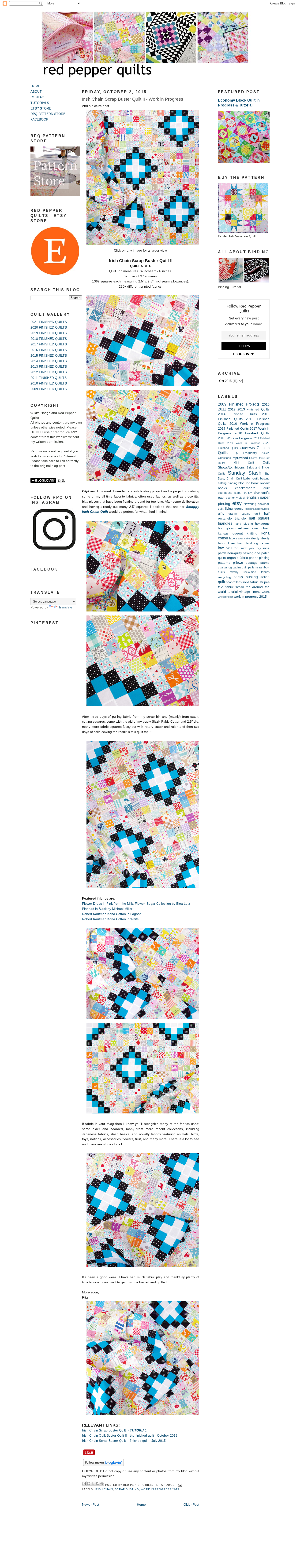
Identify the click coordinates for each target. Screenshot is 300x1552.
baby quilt (250, 478)
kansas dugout (230, 533)
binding (232, 483)
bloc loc (244, 483)
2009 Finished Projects (238, 404)
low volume (228, 548)
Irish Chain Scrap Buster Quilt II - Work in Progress (132, 99)
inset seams (244, 528)
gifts (221, 513)
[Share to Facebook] (97, 1483)
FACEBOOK (39, 119)
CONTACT (38, 97)
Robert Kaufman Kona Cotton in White (110, 919)
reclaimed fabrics (257, 572)
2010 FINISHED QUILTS (48, 383)
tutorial (233, 591)
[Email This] (84, 1483)
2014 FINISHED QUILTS (48, 361)
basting (265, 478)
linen (231, 543)
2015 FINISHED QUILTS (48, 355)
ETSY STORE (40, 108)
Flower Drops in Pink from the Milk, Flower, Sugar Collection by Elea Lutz (136, 903)
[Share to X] (93, 1483)
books (222, 488)
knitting (252, 533)
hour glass (226, 528)
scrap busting (127, 1489)
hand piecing (244, 523)
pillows (238, 562)
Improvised (240, 458)
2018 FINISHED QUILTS (48, 338)
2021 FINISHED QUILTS (48, 322)
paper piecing (259, 558)
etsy (237, 503)
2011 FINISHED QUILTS (48, 378)
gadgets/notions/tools (257, 508)
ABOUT (36, 91)
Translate (65, 607)
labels (233, 538)
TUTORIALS (39, 103)
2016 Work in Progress (249, 423)
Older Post (191, 1504)
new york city (251, 548)
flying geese (234, 508)
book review (260, 483)
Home (141, 1504)
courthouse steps (229, 492)
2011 (222, 409)
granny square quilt (244, 513)
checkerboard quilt (252, 488)
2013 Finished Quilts (253, 409)
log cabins (262, 543)
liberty (255, 538)
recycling (224, 577)
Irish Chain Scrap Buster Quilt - (114, 1430)
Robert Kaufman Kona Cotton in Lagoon (112, 914)
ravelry (234, 572)
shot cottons (234, 582)
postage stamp (258, 562)
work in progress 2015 (160, 1489)
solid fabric (250, 582)
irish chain (104, 1489)
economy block (236, 497)
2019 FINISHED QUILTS (48, 333)
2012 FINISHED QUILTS (48, 372)
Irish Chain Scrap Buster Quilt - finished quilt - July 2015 (124, 1440)
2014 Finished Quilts (237, 414)
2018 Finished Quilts (252, 433)
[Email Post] (179, 1484)
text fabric (226, 587)
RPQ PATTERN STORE (47, 114)
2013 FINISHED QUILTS (48, 366)
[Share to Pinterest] (102, 1483)
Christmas (247, 448)
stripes (265, 582)
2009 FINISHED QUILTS (48, 389)
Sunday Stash (245, 473)
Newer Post (90, 1504)
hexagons (262, 523)
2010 (266, 404)
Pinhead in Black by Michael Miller (107, 909)
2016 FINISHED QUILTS (48, 350)
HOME (35, 86)
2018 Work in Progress (235, 438)
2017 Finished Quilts (233, 428)
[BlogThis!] (88, 1483)
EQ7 (235, 453)
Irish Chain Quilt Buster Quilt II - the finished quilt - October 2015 (129, 1435)
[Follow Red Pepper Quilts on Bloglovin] (103, 1466)
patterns (224, 562)
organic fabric (237, 558)
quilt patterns (250, 567)
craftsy (248, 492)
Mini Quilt (244, 462)
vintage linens (249, 591)
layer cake (244, 538)
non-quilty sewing (240, 553)
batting (222, 483)
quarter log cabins (229, 567)
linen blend (244, 543)
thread (240, 587)
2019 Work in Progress (243, 443)
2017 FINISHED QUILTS (48, 344)
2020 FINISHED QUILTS (48, 327)
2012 (232, 409)
